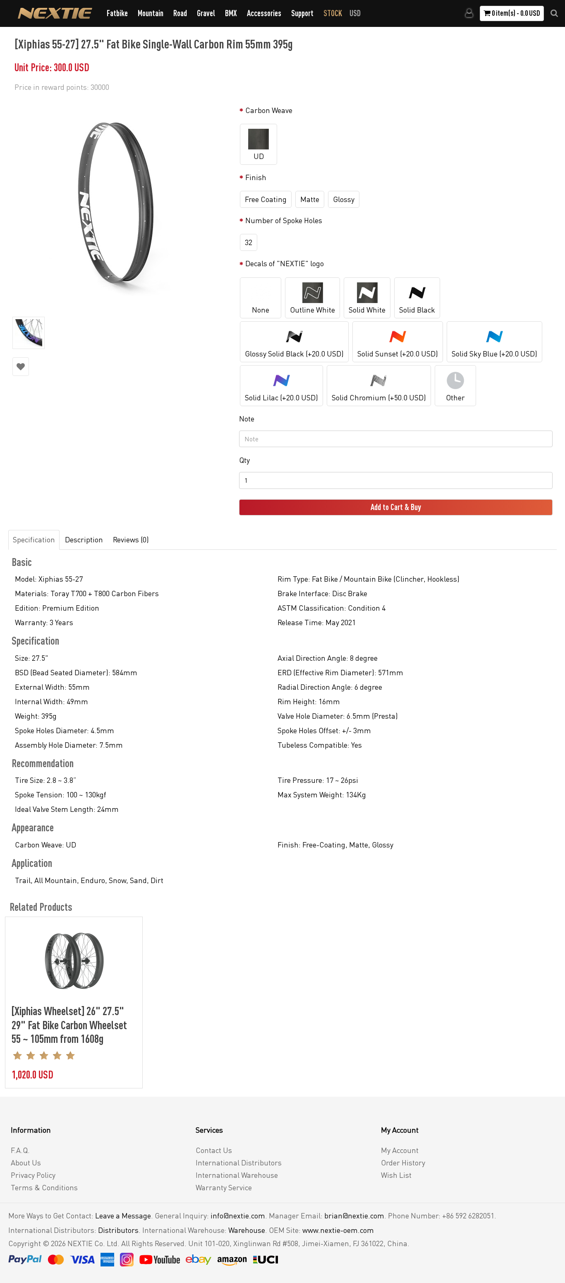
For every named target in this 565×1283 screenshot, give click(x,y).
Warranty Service (224, 1187)
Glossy (343, 199)
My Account (400, 1150)
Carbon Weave (268, 110)
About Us (26, 1162)
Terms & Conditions (44, 1187)
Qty (244, 460)
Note (246, 418)
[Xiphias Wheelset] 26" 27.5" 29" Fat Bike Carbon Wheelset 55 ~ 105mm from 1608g (69, 1024)
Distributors (118, 1230)
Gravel (206, 13)
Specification (34, 539)
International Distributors (239, 1162)
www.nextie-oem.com (338, 1230)
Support (302, 13)
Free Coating (266, 199)
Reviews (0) (131, 539)
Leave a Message (123, 1215)
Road (180, 13)
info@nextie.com (238, 1215)
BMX (231, 13)
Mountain (150, 13)
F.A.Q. (20, 1150)
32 (248, 242)
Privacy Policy (33, 1174)
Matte (309, 199)
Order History (403, 1162)
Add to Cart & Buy (396, 507)
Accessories (264, 13)
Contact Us (214, 1150)
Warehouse (246, 1230)
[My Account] (469, 13)
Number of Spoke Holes (283, 220)
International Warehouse (237, 1174)
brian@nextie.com (354, 1215)
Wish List (396, 1174)
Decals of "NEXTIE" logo (284, 263)
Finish (255, 177)
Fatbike (117, 13)
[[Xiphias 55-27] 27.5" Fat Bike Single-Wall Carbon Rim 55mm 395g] (121, 202)
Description (84, 539)
